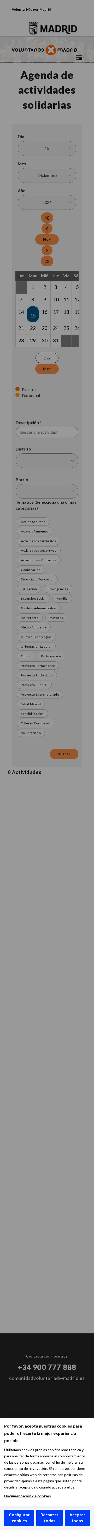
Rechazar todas (49, 1517)
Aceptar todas (77, 1517)
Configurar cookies (19, 1517)
